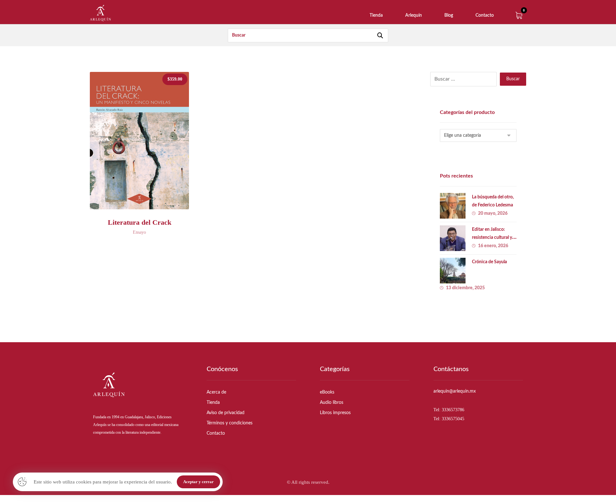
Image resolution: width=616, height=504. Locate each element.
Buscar (513, 79)
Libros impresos (335, 413)
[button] (518, 15)
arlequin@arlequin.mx (454, 391)
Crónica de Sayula (489, 262)
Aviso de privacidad (225, 413)
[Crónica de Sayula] (453, 270)
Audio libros (331, 402)
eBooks (327, 392)
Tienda (213, 402)
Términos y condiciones (229, 423)
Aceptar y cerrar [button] (198, 481)
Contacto (216, 433)
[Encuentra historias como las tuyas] (100, 13)
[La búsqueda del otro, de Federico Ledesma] (453, 206)
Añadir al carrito (145, 201)
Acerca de (216, 392)
